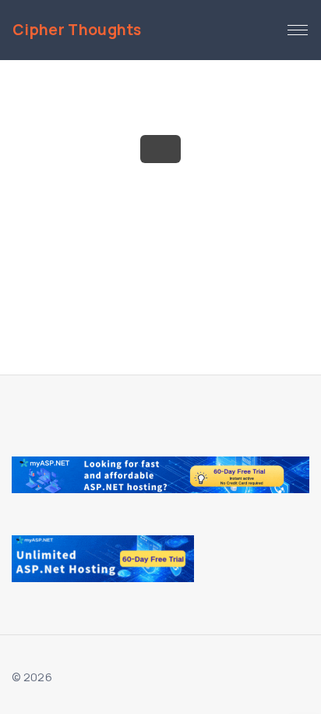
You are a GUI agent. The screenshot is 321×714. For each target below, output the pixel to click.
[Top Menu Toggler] (297, 30)
